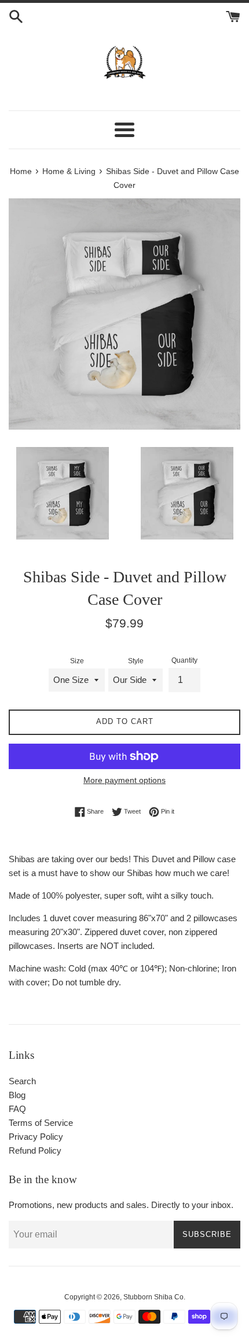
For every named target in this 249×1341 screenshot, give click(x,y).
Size (77, 661)
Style (136, 661)
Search (22, 1081)
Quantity (184, 660)
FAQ (17, 1109)
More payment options (124, 780)
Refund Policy (35, 1150)
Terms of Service (41, 1123)
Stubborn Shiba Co (153, 1297)
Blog (17, 1095)
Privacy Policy (36, 1136)
